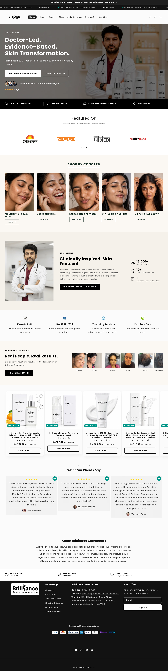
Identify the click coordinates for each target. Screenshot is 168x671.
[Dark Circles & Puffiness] (84, 193)
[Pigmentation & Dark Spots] (19, 193)
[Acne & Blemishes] (51, 193)
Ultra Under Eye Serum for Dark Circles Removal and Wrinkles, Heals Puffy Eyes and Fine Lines (140, 435)
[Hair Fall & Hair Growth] (148, 193)
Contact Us (50, 594)
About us (49, 590)
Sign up (142, 607)
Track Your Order (53, 598)
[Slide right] (89, 465)
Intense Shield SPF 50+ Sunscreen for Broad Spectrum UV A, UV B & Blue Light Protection (102, 435)
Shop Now (12, 222)
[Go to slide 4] (86, 147)
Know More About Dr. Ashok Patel (79, 287)
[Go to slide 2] (83, 147)
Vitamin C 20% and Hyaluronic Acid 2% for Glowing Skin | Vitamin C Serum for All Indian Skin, (25, 435)
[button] (42, 17)
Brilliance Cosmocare (87, 667)
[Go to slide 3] (84, 147)
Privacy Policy (51, 607)
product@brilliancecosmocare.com (100, 593)
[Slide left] (78, 465)
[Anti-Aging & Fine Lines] (116, 193)
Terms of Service (53, 611)
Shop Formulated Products (23, 73)
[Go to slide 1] (81, 147)
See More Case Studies (18, 373)
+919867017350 (88, 590)
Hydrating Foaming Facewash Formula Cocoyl (63, 434)
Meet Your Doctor (55, 73)
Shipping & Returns (54, 603)
